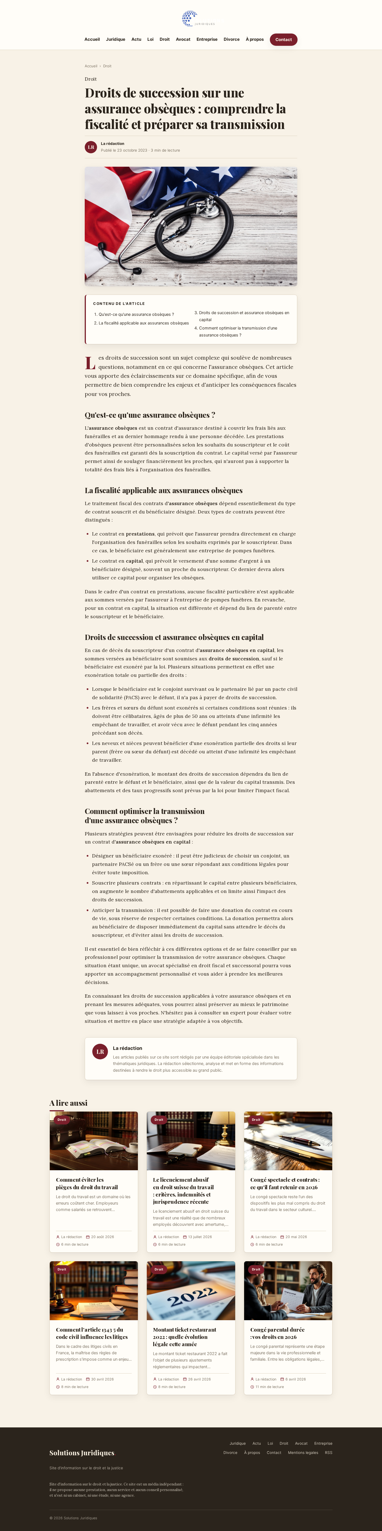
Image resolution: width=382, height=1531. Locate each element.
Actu (136, 39)
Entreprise (207, 39)
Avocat (183, 39)
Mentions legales (303, 1452)
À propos (255, 39)
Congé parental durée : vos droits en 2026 (277, 1333)
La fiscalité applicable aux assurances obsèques (144, 323)
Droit (165, 39)
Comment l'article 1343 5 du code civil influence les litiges (92, 1333)
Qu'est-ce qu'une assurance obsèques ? (136, 314)
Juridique (115, 39)
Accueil (92, 39)
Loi (150, 39)
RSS (329, 1452)
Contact (283, 39)
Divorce (232, 39)
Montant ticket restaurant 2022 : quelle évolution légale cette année (184, 1337)
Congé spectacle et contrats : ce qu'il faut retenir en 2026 (285, 1183)
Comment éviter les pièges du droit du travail (87, 1183)
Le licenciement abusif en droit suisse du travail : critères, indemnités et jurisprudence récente (183, 1190)
